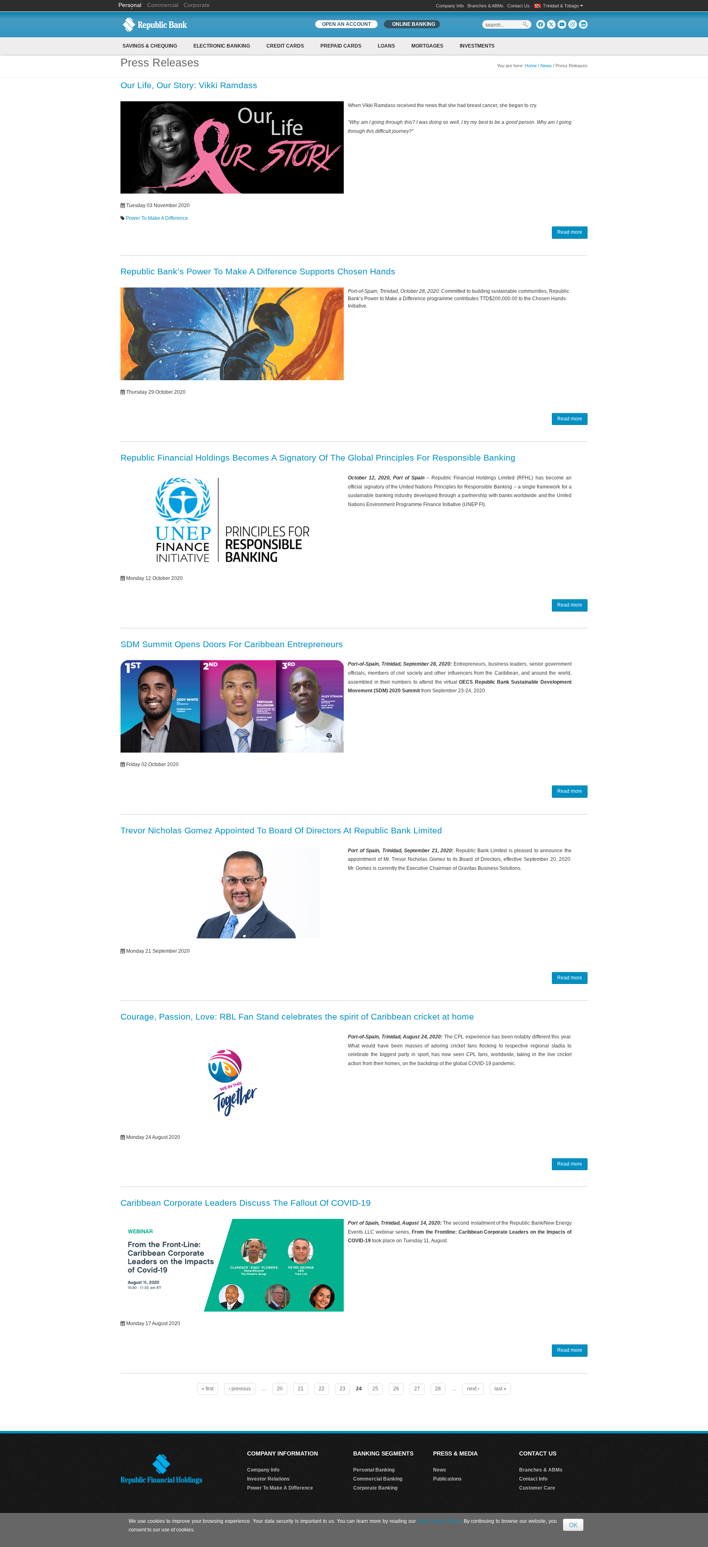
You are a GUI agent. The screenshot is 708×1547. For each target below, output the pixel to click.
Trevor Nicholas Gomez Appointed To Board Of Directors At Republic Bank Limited (281, 830)
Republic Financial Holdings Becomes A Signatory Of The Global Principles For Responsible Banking (317, 457)
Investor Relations (268, 1479)
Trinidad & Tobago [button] (561, 5)
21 (301, 1389)
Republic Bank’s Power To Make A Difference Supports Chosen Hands (257, 271)
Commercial (162, 5)
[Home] (155, 24)
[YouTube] (562, 24)
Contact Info (533, 1479)
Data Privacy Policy (439, 1521)
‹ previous (240, 1389)
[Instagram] (572, 24)
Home (531, 65)
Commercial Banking (377, 1479)
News (546, 65)
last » (500, 1389)
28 (438, 1389)
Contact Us (518, 5)
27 (417, 1389)
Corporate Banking (375, 1488)
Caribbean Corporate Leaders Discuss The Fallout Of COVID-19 (245, 1202)
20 (280, 1389)
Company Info (450, 5)
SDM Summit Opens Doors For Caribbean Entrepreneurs (231, 644)
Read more (569, 232)
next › (473, 1389)
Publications (447, 1479)
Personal (130, 5)
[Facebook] (540, 24)
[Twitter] (551, 24)
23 (342, 1389)
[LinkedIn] (583, 24)
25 (375, 1389)
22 (321, 1389)
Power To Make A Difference (157, 218)
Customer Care (537, 1488)
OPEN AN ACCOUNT (346, 24)
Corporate (197, 5)
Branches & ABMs (485, 5)
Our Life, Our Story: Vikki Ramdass (188, 85)
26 (396, 1389)
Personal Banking (374, 1470)
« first (207, 1389)
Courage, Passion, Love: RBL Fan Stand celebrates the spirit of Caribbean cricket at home (297, 1016)
